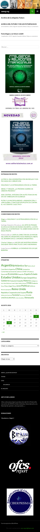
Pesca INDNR (16, 286)
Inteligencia (34, 281)
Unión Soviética (19, 298)
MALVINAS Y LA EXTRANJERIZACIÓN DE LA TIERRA (19, 185)
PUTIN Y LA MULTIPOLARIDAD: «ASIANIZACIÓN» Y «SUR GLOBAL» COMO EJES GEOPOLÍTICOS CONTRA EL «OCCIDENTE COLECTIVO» (19, 202)
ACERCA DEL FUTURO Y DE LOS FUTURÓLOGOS (19, 24)
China (19, 268)
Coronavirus (26, 269)
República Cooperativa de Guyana (13, 292)
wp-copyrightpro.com (27, 528)
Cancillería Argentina (8, 269)
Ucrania (28, 295)
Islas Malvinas (7, 283)
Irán (2, 283)
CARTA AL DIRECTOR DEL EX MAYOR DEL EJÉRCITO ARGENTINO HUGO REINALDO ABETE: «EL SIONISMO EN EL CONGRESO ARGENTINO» (19, 236)
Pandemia (35, 283)
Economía (12, 274)
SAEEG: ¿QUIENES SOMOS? (9, 372)
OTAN (28, 283)
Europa (24, 278)
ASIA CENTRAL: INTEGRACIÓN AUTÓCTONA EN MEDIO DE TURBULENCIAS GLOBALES (19, 196)
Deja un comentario (32, 26)
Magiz (3, 219)
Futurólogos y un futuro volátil (12, 34)
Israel (13, 283)
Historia (27, 280)
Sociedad (16, 295)
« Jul (3, 332)
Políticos (32, 286)
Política (25, 285)
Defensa (31, 271)
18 (9, 323)
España (27, 274)
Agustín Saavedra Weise (19, 26)
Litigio (16, 283)
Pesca (2, 286)
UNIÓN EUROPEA (8, 298)
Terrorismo (22, 295)
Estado (34, 274)
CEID (2, 380)
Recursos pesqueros (6, 289)
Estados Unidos (11, 277)
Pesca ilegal (8, 286)
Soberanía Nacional (6, 295)
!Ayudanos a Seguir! (7, 418)
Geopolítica (32, 277)
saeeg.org (5, 11)
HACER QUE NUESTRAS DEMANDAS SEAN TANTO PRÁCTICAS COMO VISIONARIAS (19, 243)
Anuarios (6, 384)
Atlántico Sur (21, 265)
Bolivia (30, 266)
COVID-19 (25, 271)
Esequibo (21, 274)
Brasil (33, 266)
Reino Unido (19, 289)
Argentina (8, 265)
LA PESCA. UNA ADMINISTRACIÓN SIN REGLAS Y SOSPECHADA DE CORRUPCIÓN (20, 180)
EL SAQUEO (4, 388)
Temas (3, 376)
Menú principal (37, 11)
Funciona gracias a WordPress (9, 523)
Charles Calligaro (7, 242)
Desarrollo (4, 274)
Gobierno (5, 280)
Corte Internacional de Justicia (11, 271)
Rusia (29, 292)
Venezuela (29, 297)
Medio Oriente (22, 283)
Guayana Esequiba (16, 281)
